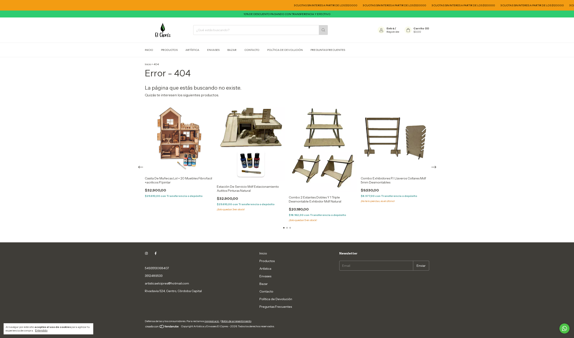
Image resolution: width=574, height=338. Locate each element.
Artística (192, 50)
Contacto (251, 50)
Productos (169, 50)
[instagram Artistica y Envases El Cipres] (146, 253)
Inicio (149, 50)
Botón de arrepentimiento (236, 321)
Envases (213, 50)
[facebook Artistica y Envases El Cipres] (155, 253)
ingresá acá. (211, 321)
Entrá (390, 28)
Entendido (41, 330)
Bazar (232, 50)
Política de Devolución (285, 50)
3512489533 (154, 276)
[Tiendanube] (162, 327)
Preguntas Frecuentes (328, 50)
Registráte (393, 31)
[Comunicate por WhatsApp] (564, 328)
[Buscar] (323, 30)
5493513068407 (157, 268)
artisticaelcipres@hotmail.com (167, 283)
